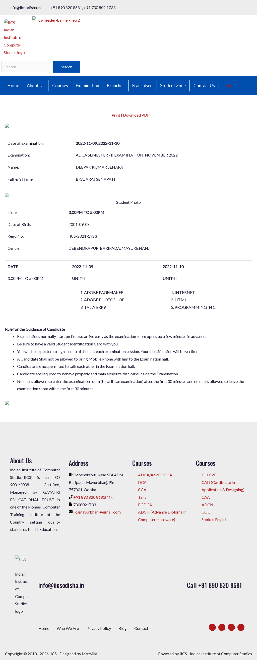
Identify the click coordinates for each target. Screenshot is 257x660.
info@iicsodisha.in (61, 585)
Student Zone (173, 85)
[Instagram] (231, 627)
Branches (115, 85)
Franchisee (142, 85)
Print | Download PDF (130, 115)
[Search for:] (27, 66)
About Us (35, 85)
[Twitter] (221, 627)
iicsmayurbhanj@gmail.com (97, 512)
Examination (87, 85)
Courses (60, 85)
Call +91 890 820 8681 (214, 585)
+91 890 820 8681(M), (92, 497)
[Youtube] (240, 627)
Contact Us (204, 85)
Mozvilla (89, 653)
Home (13, 85)
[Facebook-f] (212, 627)
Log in (226, 85)
